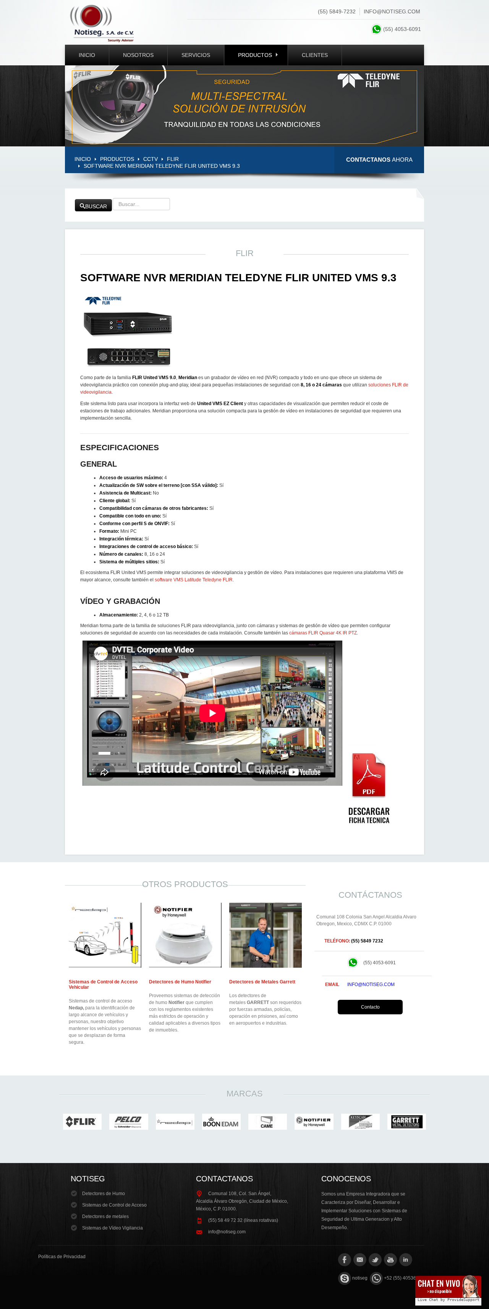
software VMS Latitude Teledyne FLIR (194, 579)
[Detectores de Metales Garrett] (265, 935)
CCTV (150, 159)
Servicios (195, 55)
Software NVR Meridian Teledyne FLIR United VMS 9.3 (238, 278)
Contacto (370, 1007)
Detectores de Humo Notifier (180, 982)
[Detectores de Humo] (185, 935)
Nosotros (138, 55)
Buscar (96, 206)
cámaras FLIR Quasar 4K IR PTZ (323, 633)
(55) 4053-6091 (403, 29)
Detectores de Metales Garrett (262, 982)
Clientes (315, 55)
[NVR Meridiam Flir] (369, 784)
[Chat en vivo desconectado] (448, 1288)
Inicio (87, 55)
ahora (379, 159)
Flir (173, 159)
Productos (255, 55)
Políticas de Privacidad (62, 1256)
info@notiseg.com (392, 11)
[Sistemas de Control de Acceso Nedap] (105, 935)
